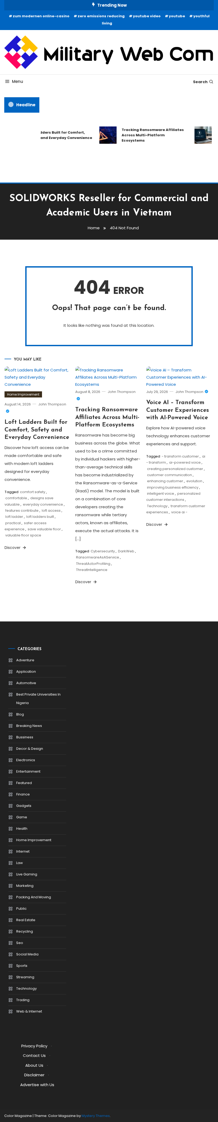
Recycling (24, 931)
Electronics (25, 760)
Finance (23, 794)
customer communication (169, 474)
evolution (194, 481)
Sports (21, 965)
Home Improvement (23, 394)
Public (21, 908)
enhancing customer (165, 481)
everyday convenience (43, 504)
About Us (34, 1065)
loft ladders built (40, 516)
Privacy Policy (34, 1046)
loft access (51, 510)
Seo (19, 942)
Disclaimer (34, 1075)
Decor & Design (29, 748)
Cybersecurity (103, 551)
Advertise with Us (37, 1084)
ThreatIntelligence (91, 569)
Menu (17, 81)
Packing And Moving (33, 897)
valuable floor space (23, 535)
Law (19, 862)
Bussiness (24, 737)
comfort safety (32, 491)
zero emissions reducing (101, 16)
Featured (24, 782)
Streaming (25, 977)
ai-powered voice (185, 462)
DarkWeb (126, 551)
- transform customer (180, 456)
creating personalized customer (175, 468)
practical (13, 523)
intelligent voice (160, 493)
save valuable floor (44, 529)
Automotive (26, 682)
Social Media (27, 954)
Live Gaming (26, 874)
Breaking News (29, 725)
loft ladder (14, 516)
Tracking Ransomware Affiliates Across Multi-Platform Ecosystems (150, 135)
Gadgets (23, 805)
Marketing (24, 885)
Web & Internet (29, 1011)
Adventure (25, 660)
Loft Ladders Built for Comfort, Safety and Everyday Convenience (56, 135)
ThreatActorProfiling (93, 563)
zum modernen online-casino (41, 16)
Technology (157, 506)
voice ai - (179, 512)
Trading (23, 999)
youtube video (147, 16)
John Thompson (189, 391)
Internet (23, 851)
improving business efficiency (172, 487)
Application (26, 671)
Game (21, 817)
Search (200, 81)
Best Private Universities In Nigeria (38, 698)
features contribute (22, 510)
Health (21, 828)
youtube (177, 16)
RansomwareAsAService (97, 557)
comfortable (16, 498)
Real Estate (25, 919)
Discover (13, 547)
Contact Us (34, 1055)
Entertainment (28, 771)
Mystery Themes (96, 1115)
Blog (20, 714)
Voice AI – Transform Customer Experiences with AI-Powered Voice (177, 410)
